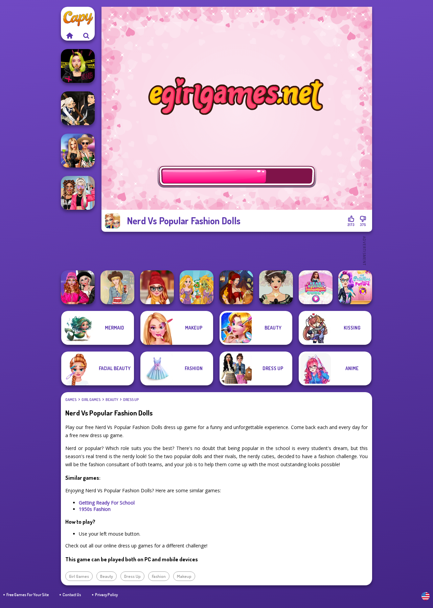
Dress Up (131, 399)
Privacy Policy (106, 594)
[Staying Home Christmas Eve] (157, 287)
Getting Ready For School (107, 502)
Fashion (159, 576)
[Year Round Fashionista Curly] (316, 287)
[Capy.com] (69, 35)
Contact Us (72, 594)
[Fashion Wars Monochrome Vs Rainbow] (78, 287)
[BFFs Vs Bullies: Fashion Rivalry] (78, 193)
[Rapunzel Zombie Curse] (196, 287)
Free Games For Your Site (27, 594)
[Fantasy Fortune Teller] (236, 287)
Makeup (184, 576)
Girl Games (91, 399)
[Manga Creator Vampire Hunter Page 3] (78, 108)
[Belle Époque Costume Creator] (276, 287)
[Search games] (86, 35)
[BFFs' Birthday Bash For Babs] (78, 150)
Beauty (112, 399)
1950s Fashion (95, 509)
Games (70, 399)
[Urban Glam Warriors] (78, 66)
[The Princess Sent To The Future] (355, 287)
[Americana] (117, 287)
